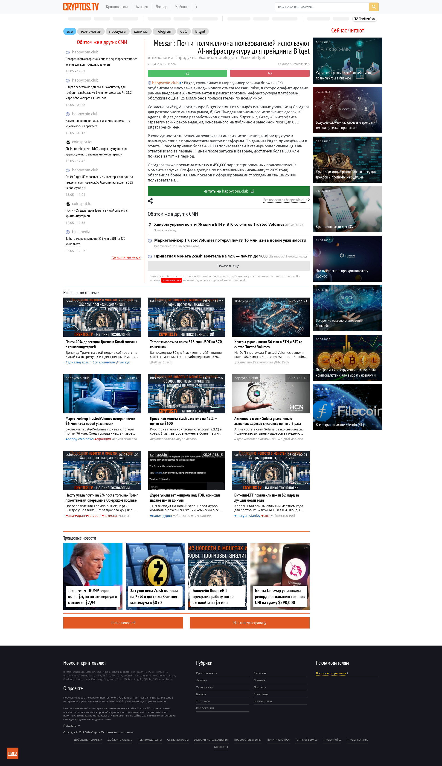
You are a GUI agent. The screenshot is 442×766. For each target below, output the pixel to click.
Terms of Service (306, 739)
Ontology (96, 679)
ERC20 (106, 675)
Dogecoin (109, 679)
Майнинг (181, 6)
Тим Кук (124, 362)
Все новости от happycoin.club (285, 199)
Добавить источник (88, 739)
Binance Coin (154, 675)
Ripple (106, 671)
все (70, 31)
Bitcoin (67, 671)
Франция (104, 439)
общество (244, 362)
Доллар (161, 6)
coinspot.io (81, 141)
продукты (117, 31)
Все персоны (263, 701)
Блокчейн (269, 439)
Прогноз (260, 687)
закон (125, 515)
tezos (87, 679)
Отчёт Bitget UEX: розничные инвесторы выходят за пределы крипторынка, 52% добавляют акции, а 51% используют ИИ (99, 182)
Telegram (164, 31)
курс (181, 439)
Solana (298, 439)
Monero (125, 671)
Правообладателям (248, 739)
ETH (286, 362)
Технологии (204, 687)
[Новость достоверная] (187, 73)
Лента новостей (123, 623)
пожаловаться (171, 280)
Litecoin (90, 671)
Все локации (205, 708)
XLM (119, 675)
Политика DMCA (278, 739)
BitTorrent (159, 679)
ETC (113, 675)
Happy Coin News (81, 439)
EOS (99, 671)
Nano (169, 679)
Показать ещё (229, 266)
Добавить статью (120, 739)
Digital (285, 439)
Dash (91, 675)
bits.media (81, 231)
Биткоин (142, 6)
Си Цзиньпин (105, 362)
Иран (81, 515)
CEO (183, 31)
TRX (133, 671)
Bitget (200, 31)
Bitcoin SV (169, 675)
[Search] (374, 7)
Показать (70, 725)
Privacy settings (357, 739)
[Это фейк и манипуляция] (270, 73)
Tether (157, 362)
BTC (278, 362)
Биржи (201, 694)
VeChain (129, 675)
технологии (91, 31)
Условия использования (211, 739)
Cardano (68, 679)
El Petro (156, 671)
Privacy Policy (332, 739)
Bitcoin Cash (70, 675)
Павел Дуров (162, 515)
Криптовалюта (117, 6)
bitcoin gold (135, 679)
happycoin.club (85, 52)
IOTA (148, 671)
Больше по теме (126, 257)
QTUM (147, 679)
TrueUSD (121, 679)
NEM (98, 675)
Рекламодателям (150, 739)
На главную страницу (249, 623)
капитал (141, 31)
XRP (165, 671)
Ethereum (78, 671)
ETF (293, 515)
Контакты (221, 747)
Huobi (78, 679)
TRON (115, 671)
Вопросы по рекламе (331, 673)
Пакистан (111, 515)
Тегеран (94, 515)
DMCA (12, 753)
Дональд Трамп (80, 362)
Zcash (192, 439)
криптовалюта (125, 439)
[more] (196, 7)
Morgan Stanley (248, 515)
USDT (168, 362)
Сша (71, 515)
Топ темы (203, 701)
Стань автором (178, 739)
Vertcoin (140, 675)
